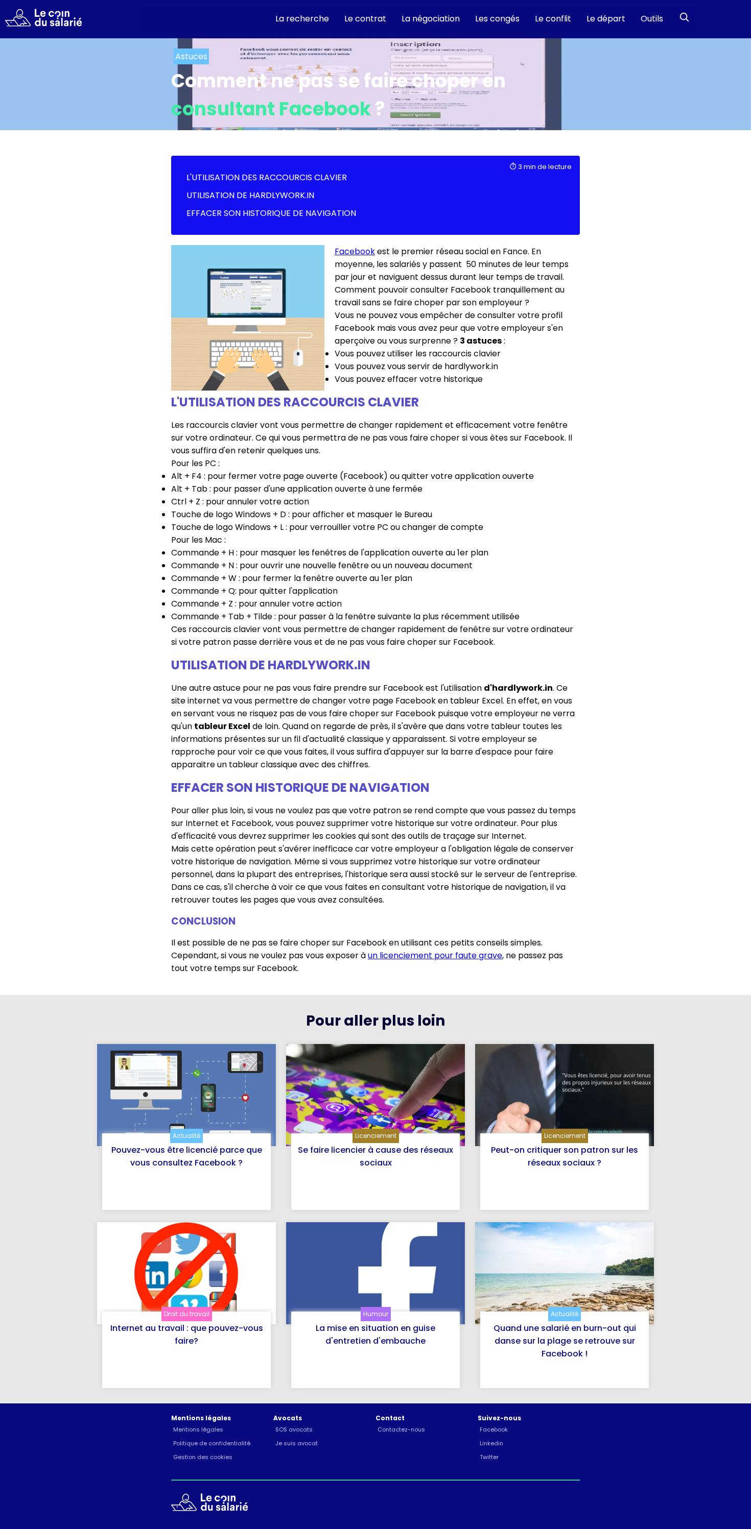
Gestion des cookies (202, 1457)
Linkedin (491, 1443)
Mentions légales (198, 1429)
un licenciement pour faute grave (435, 955)
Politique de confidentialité (211, 1443)
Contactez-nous (401, 1429)
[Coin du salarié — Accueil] (41, 19)
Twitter (489, 1457)
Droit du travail (186, 1313)
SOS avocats (294, 1429)
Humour (375, 1313)
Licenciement (375, 1135)
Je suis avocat (296, 1443)
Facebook (355, 251)
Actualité (186, 1135)
